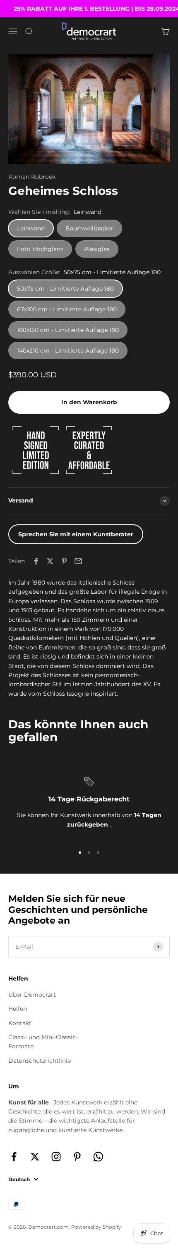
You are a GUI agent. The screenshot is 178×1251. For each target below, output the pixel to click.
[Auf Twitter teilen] (50, 561)
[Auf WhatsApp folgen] (98, 1156)
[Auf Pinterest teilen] (64, 561)
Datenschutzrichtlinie (39, 1060)
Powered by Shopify (96, 1227)
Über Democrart (32, 994)
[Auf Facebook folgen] (13, 1156)
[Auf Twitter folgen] (35, 1156)
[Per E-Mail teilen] (78, 561)
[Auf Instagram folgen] (56, 1156)
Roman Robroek (31, 176)
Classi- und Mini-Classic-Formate (43, 1041)
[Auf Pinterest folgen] (77, 1156)
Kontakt (19, 1023)
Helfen (17, 1008)
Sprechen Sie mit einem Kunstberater (75, 534)
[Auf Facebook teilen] (36, 561)
